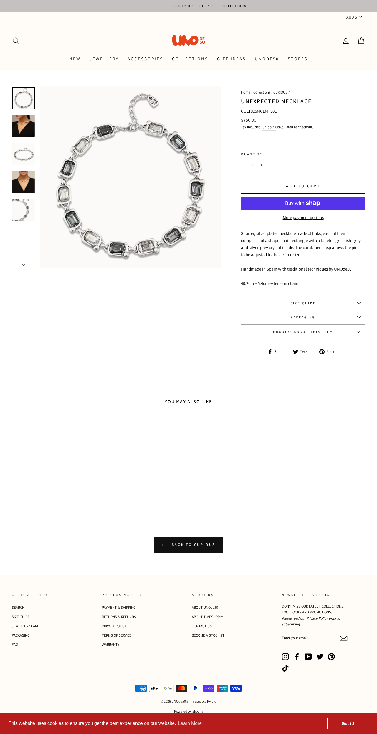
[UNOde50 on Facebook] (296, 656)
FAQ (15, 644)
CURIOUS (280, 92)
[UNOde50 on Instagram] (285, 656)
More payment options (303, 217)
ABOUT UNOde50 (205, 607)
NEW (75, 58)
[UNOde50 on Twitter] (319, 656)
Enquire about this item (303, 332)
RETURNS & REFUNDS (119, 616)
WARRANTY (110, 644)
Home (245, 92)
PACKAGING (303, 317)
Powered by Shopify (188, 711)
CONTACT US (202, 625)
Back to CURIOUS (192, 544)
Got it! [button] (348, 723)
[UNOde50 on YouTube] (308, 656)
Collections (261, 92)
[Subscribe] (344, 638)
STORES (298, 58)
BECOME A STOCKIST (208, 635)
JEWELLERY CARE (25, 625)
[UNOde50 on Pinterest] (331, 656)
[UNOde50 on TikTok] (285, 668)
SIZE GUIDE (303, 303)
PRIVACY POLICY (114, 625)
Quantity (252, 154)
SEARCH (18, 607)
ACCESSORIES (145, 58)
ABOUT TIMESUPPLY (207, 616)
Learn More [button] (190, 723)
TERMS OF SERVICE (117, 635)
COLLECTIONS (190, 58)
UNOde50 (267, 58)
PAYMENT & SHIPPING (119, 607)
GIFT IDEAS (231, 58)
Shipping (269, 126)
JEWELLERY (104, 58)
